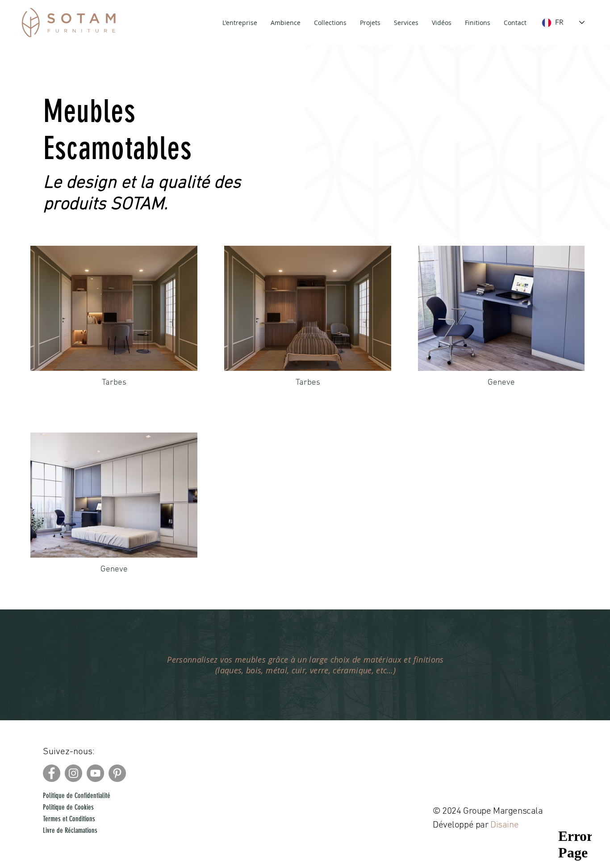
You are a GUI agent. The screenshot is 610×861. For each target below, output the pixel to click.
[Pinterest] (117, 773)
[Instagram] (73, 773)
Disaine (505, 825)
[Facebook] (51, 773)
